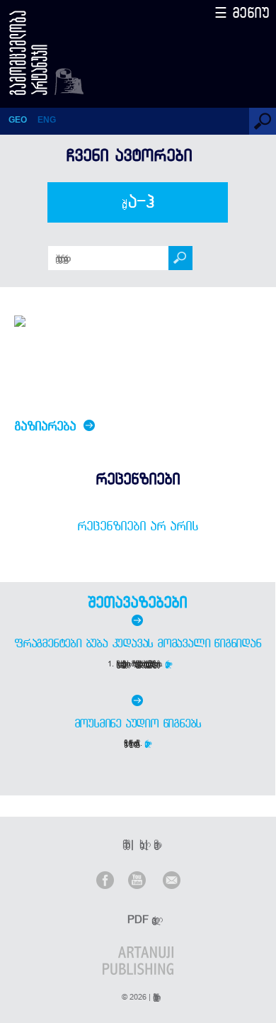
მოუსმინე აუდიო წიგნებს (138, 723)
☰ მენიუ (242, 12)
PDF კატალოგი (139, 919)
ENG (47, 120)
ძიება (138, 202)
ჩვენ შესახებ (123, 844)
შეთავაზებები (137, 602)
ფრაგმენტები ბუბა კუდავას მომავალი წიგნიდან (137, 643)
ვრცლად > (168, 664)
